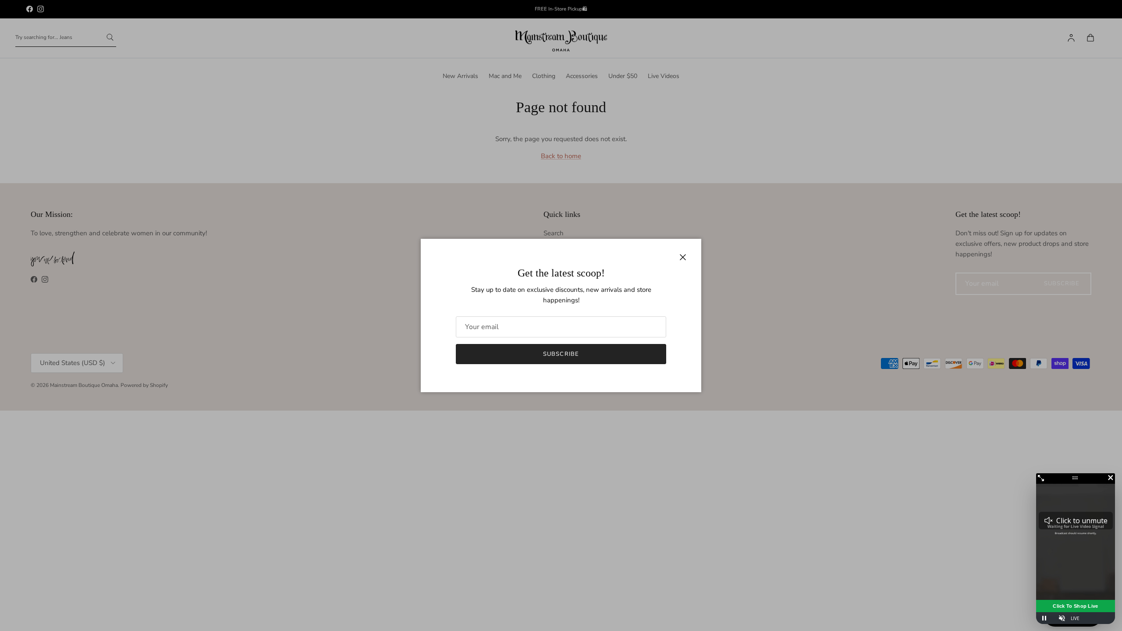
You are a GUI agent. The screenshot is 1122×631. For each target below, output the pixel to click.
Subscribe (561, 354)
